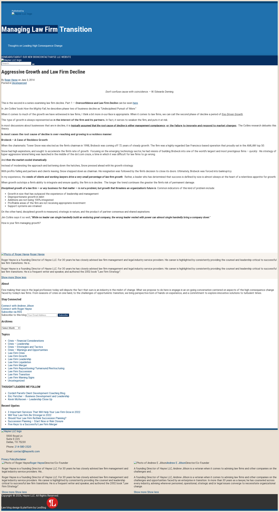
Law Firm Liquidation (19, 362)
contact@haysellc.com (26, 451)
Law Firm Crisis (16, 353)
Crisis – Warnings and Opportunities (28, 349)
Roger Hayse (11, 79)
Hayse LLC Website (60, 57)
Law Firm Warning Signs (21, 377)
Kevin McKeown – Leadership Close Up (30, 399)
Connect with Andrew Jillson (17, 305)
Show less (20, 277)
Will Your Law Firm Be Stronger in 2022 (30, 415)
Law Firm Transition (19, 374)
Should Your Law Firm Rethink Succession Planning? (37, 418)
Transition (46, 29)
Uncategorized (19, 83)
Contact (44, 57)
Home (4, 57)
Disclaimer (21, 459)
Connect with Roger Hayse (16, 308)
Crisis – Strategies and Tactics (25, 346)
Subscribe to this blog (13, 314)
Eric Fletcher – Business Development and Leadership (38, 396)
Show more (8, 277)
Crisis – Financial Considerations (26, 340)
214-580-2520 (23, 446)
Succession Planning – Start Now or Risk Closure (35, 421)
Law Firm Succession (20, 371)
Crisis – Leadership (18, 343)
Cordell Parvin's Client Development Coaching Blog (36, 393)
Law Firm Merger (17, 365)
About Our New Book (27, 57)
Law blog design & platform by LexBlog (24, 507)
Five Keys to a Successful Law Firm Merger (32, 424)
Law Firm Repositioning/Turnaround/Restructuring (36, 368)
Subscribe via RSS (11, 311)
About (11, 57)
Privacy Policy (8, 459)
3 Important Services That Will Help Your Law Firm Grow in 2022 (44, 412)
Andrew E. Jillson (176, 462)
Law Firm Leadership (19, 359)
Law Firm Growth (17, 356)
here (135, 103)
